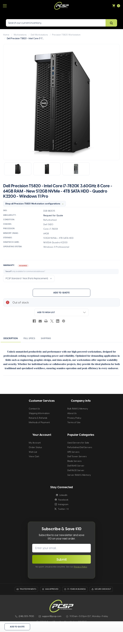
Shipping (46, 338)
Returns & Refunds (38, 418)
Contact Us (34, 408)
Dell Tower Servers (76, 456)
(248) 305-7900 (26, 616)
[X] (51, 321)
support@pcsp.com (52, 616)
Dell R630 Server (75, 470)
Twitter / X (63, 509)
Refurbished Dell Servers (79, 447)
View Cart (34, 456)
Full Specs (29, 338)
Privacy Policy (74, 418)
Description (11, 338)
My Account (35, 443)
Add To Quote (61, 292)
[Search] (111, 23)
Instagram (63, 504)
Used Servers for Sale (78, 443)
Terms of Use (73, 422)
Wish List (33, 452)
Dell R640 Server (75, 466)
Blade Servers (74, 461)
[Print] (46, 321)
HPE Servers (73, 452)
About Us (71, 413)
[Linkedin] (57, 321)
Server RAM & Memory (79, 475)
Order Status (35, 447)
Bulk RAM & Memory (77, 408)
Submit (62, 559)
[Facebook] (34, 321)
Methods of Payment (39, 422)
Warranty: (24, 268)
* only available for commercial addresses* (25, 271)
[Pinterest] (63, 321)
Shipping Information (39, 413)
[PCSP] (61, 606)
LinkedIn (63, 495)
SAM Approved (51, 589)
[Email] (40, 321)
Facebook (63, 500)
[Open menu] (4, 6)
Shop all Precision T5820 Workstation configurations (32, 203)
